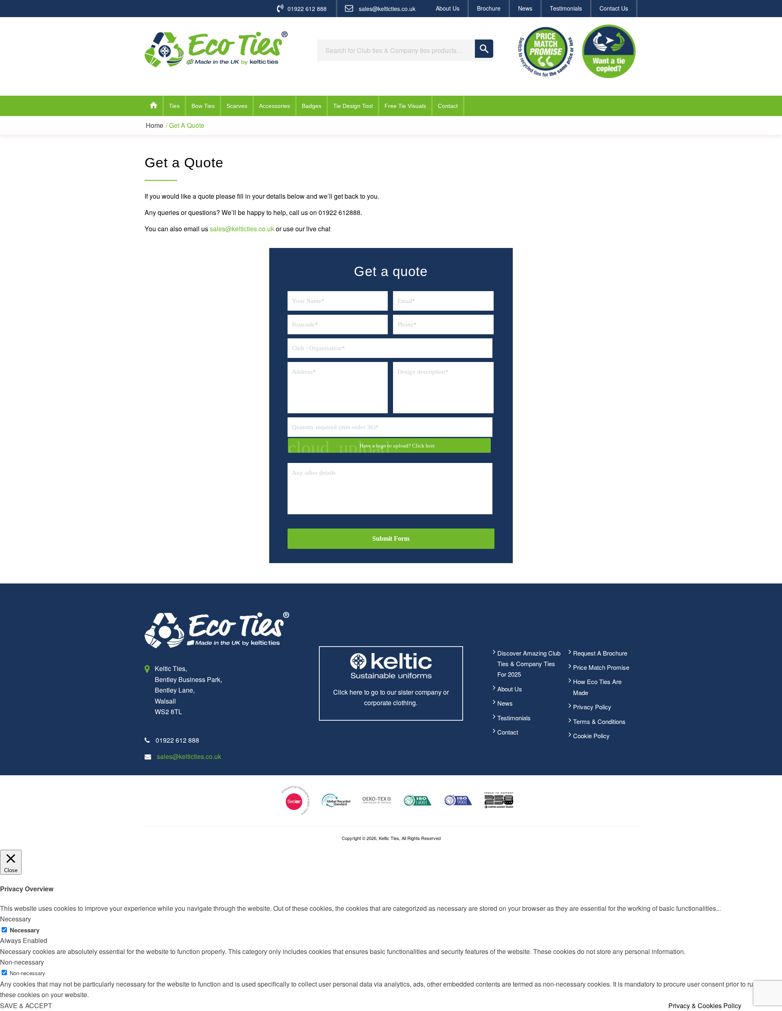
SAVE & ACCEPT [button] (26, 1005)
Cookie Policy (591, 735)
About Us (447, 8)
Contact (507, 732)
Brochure (489, 8)
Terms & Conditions (599, 721)
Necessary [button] (15, 918)
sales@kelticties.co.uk (387, 8)
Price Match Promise (601, 667)
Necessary (25, 929)
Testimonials (566, 8)
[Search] (484, 48)
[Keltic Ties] (216, 49)
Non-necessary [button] (22, 962)
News (525, 8)
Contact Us (614, 8)
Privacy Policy (592, 706)
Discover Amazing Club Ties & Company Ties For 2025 (528, 664)
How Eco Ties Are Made (597, 686)
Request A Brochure (600, 653)
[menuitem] (448, 8)
